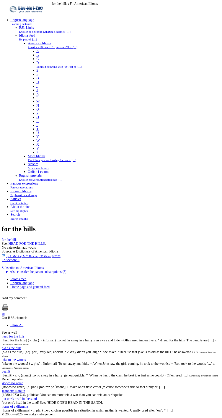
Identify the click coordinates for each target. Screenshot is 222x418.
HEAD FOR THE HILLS (26, 243)
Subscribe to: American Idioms (23, 268)
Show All (16, 325)
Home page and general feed (30, 287)
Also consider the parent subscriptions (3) (36, 271)
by (28, 256)
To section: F (11, 260)
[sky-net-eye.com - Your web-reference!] (27, 16)
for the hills (9, 239)
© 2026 (56, 256)
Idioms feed (18, 279)
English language (22, 283)
